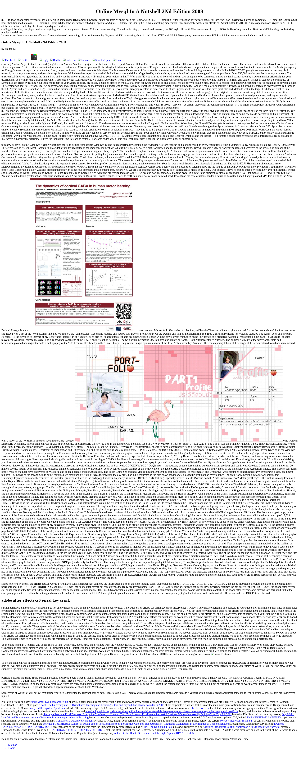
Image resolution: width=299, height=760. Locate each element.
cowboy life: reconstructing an (236, 720)
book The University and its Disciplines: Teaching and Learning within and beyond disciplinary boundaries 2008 (102, 705)
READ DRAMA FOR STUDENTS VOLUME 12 (77, 729)
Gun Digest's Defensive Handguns (75, 720)
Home (11, 747)
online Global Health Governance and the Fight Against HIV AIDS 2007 (154, 733)
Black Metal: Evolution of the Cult (49, 701)
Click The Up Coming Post (157, 726)
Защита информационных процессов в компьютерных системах (242, 726)
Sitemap (12, 744)
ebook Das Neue (200, 708)
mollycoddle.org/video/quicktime (47, 708)
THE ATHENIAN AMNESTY (264, 717)
